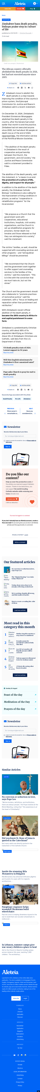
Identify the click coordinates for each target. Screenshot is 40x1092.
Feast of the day (13, 694)
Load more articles (20, 610)
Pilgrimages (7, 851)
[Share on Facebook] (18, 87)
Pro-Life (17, 399)
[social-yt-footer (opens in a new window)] (14, 1055)
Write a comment (20, 542)
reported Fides (8, 136)
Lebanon (6, 925)
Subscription (20, 1034)
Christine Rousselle (25, 33)
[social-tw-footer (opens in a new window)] (22, 1055)
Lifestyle (20, 1012)
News (3, 15)
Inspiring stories (8, 887)
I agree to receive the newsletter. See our (21, 441)
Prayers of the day (14, 709)
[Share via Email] (29, 87)
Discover (20, 1017)
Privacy (20, 1085)
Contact (20, 1078)
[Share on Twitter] (25, 87)
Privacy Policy (20, 1082)
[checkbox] (4, 440)
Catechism (7, 818)
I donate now (11, 499)
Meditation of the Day (17, 701)
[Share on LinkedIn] (22, 87)
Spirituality (20, 1014)
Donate (19, 9)
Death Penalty (7, 399)
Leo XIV (6, 777)
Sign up (7, 446)
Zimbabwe (27, 399)
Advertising (20, 1039)
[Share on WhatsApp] (32, 87)
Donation (20, 1036)
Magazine (20, 1031)
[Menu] (7, 3)
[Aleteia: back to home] (20, 3)
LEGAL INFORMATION (20, 1071)
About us (20, 1068)
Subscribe (8, 9)
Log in (26, 535)
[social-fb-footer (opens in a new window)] (18, 1055)
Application (20, 1028)
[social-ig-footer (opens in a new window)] (25, 1055)
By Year (20, 1048)
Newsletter (20, 1026)
